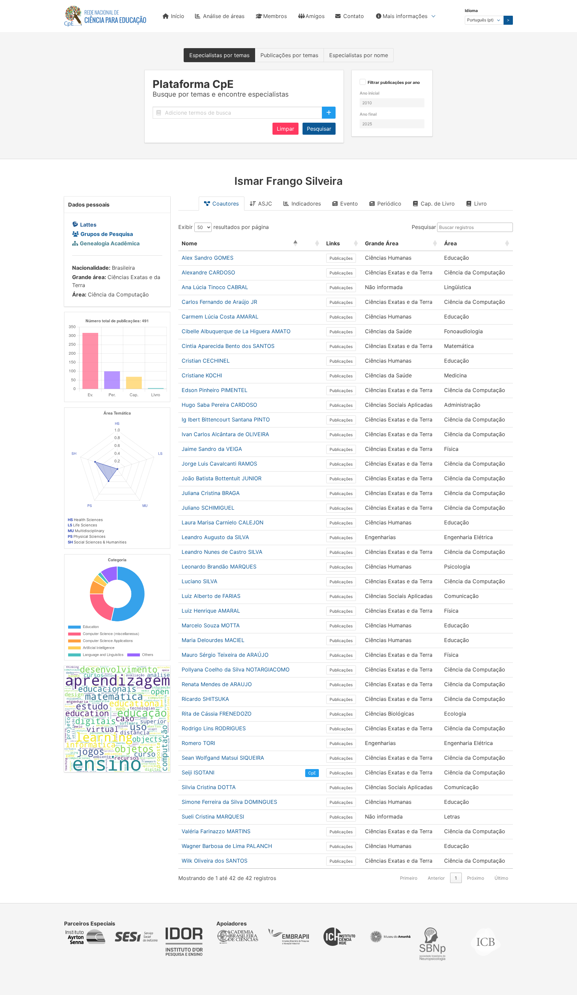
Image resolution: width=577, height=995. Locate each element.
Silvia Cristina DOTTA (209, 787)
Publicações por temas (289, 55)
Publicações (341, 258)
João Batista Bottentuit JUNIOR (221, 478)
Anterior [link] (436, 878)
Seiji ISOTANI (198, 772)
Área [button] (450, 243)
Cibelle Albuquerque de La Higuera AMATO (236, 331)
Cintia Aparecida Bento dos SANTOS (228, 346)
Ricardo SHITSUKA (205, 699)
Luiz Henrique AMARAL (211, 610)
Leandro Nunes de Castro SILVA (222, 551)
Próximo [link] (475, 878)
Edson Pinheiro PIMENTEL (214, 390)
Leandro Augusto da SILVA (215, 537)
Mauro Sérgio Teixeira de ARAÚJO (225, 654)
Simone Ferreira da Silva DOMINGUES (229, 801)
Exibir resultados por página (223, 227)
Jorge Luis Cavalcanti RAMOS (219, 463)
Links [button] (333, 243)
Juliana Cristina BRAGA (211, 493)
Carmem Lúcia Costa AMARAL (220, 316)
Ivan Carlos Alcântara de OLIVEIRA (225, 434)
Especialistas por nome (358, 55)
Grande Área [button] (381, 243)
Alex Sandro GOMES (207, 257)
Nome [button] (189, 243)
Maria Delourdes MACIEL (213, 640)
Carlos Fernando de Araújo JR (219, 301)
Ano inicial (369, 93)
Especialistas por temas (219, 55)
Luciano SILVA (199, 581)
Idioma (471, 10)
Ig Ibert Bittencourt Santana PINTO (226, 419)
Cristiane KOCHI (202, 375)
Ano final (368, 114)
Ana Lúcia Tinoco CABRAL (215, 287)
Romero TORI (198, 743)
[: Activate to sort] (312, 243)
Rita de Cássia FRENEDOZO (216, 713)
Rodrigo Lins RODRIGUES (214, 728)
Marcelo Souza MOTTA (211, 625)
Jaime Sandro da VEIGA (212, 449)
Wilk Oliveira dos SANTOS (214, 860)
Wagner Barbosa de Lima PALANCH (227, 846)
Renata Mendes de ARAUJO (217, 684)
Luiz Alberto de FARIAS (211, 596)
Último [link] (501, 878)
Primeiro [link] (408, 878)
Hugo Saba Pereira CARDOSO (219, 404)
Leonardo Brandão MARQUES (219, 566)
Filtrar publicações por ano (394, 82)
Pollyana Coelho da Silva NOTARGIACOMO (236, 669)
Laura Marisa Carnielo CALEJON (222, 522)
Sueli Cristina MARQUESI (213, 816)
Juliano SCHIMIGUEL (208, 507)
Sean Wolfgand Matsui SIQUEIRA (223, 757)
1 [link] (456, 878)
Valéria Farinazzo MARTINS (216, 831)
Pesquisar (319, 128)
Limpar (285, 128)
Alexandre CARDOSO (208, 272)
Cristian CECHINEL (206, 360)
